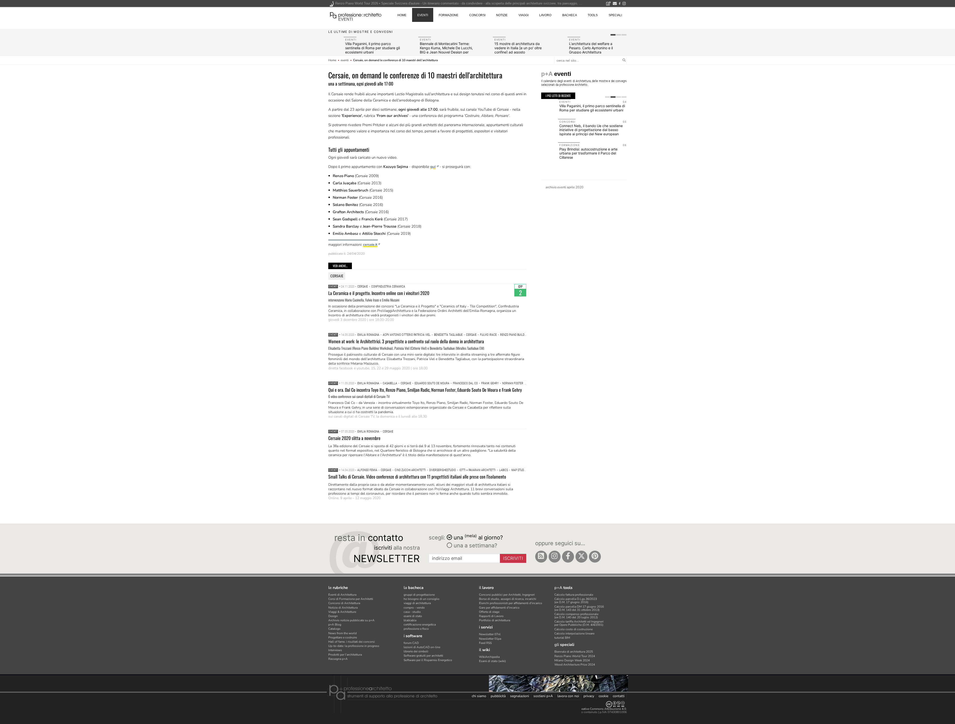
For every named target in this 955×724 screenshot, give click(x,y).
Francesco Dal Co (465, 383)
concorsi (477, 15)
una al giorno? (478, 537)
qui (433, 166)
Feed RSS (485, 643)
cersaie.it (370, 244)
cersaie (336, 276)
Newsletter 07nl (490, 634)
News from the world (342, 633)
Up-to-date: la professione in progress (353, 646)
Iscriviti (513, 558)
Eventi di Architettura (342, 595)
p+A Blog (334, 625)
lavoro (545, 15)
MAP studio (518, 470)
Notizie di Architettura (343, 608)
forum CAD (411, 643)
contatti (618, 696)
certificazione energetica (420, 625)
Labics (503, 470)
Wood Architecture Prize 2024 (574, 665)
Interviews (335, 650)
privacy (588, 696)
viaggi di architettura (417, 603)
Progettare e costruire (342, 637)
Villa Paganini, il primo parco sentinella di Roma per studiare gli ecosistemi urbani (372, 48)
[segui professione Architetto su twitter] (581, 557)
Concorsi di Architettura (344, 603)
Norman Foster (512, 383)
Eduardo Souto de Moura (432, 383)
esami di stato (413, 616)
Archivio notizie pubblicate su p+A (351, 620)
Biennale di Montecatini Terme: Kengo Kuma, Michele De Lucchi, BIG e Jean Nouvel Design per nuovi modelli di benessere (446, 50)
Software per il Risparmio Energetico (428, 660)
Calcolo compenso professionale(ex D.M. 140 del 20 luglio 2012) (576, 615)
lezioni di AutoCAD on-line (422, 647)
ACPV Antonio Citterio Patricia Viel (406, 335)
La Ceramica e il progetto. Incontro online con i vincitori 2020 (378, 293)
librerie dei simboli (416, 651)
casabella (390, 383)
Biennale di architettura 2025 (573, 652)
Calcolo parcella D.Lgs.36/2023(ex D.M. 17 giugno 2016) (575, 600)
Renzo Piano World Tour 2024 (574, 656)
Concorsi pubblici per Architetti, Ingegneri (507, 595)
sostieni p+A (543, 696)
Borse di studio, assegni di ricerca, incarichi (507, 599)
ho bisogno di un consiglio (421, 599)
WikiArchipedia (489, 657)
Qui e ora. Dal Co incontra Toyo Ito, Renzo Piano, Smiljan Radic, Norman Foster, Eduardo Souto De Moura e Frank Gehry (425, 389)
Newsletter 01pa (490, 639)
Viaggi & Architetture (342, 612)
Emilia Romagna (368, 335)
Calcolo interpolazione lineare (574, 633)
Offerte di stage (489, 612)
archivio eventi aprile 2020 (564, 187)
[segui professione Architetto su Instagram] (555, 557)
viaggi (523, 15)
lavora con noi (568, 696)
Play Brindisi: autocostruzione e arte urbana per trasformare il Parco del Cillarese (572, 153)
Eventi (333, 286)
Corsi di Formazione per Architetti (350, 599)
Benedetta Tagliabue (448, 335)
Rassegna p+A (338, 659)
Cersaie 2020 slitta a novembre (354, 438)
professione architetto (355, 14)
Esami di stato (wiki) (492, 661)
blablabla (410, 620)
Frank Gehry (490, 383)
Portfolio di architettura (494, 620)
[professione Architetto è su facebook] (568, 557)
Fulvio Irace (488, 335)
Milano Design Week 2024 (572, 660)
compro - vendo (414, 608)
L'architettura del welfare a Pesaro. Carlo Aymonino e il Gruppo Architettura (591, 48)
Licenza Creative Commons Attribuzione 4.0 (597, 709)
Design (333, 616)
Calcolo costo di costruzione (573, 629)
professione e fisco (416, 629)
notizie (502, 15)
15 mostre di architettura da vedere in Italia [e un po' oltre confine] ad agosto (518, 48)
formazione (448, 15)
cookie (603, 696)
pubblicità (498, 696)
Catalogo (334, 629)
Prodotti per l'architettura (345, 655)
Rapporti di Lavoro (491, 616)
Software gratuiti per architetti (423, 656)
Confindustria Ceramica (388, 286)
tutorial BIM (562, 638)
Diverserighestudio (442, 470)
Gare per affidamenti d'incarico (499, 608)
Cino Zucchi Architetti (410, 470)
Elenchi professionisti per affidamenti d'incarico (510, 603)
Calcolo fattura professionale (573, 595)
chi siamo (479, 696)
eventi (345, 19)
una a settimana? (474, 545)
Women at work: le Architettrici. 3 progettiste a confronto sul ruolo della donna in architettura (406, 341)
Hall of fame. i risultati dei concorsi (351, 642)
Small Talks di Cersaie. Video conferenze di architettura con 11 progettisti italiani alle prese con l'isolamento (417, 476)
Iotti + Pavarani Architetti (477, 470)
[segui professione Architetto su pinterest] (595, 557)
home (401, 15)
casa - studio (412, 612)
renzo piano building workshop (521, 335)
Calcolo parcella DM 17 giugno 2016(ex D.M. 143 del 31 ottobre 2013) (579, 608)
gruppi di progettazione (419, 595)
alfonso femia (367, 470)
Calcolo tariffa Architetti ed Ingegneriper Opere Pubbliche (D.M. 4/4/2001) (579, 623)
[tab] (613, 35)
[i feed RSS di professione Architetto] (541, 557)
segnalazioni (519, 696)
